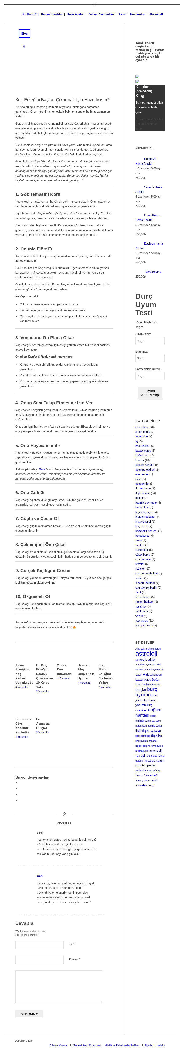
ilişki (138, 730)
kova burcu (142, 535)
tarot (138, 592)
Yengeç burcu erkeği (146, 780)
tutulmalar (141, 611)
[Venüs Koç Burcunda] (64, 656)
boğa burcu (142, 455)
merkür (139, 545)
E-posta (74, 959)
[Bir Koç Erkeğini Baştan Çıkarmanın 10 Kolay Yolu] (43, 656)
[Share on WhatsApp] (21, 794)
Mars (42, 469)
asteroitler (141, 436)
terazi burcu (142, 597)
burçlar (139, 460)
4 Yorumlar (63, 678)
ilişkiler (156, 735)
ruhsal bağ (151, 755)
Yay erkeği (151, 775)
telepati (151, 770)
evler (138, 479)
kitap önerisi (143, 521)
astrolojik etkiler (145, 659)
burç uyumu (146, 691)
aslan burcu (142, 431)
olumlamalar (143, 559)
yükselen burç (144, 785)
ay (137, 441)
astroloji (146, 653)
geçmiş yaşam (155, 725)
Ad (71, 944)
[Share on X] (21, 788)
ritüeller (140, 568)
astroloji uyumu (152, 669)
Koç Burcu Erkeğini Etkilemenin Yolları (107, 673)
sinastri (140, 765)
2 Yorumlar (42, 691)
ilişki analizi (142, 493)
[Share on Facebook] (21, 782)
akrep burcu (142, 427)
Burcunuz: (141, 351)
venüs (139, 616)
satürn (139, 578)
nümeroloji (141, 549)
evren (148, 720)
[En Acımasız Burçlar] (43, 710)
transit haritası (144, 601)
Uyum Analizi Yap (150, 393)
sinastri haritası (145, 583)
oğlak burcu (142, 554)
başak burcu (143, 450)
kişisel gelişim (144, 512)
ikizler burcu (143, 488)
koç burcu (141, 526)
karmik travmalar (146, 502)
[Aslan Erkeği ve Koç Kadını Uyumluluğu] (22, 656)
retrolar (139, 564)
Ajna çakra (141, 648)
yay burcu (141, 620)
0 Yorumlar (21, 687)
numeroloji (155, 750)
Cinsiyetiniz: (143, 334)
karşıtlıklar (142, 507)
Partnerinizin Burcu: (147, 369)
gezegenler (142, 483)
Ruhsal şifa (149, 760)
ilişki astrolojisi (142, 736)
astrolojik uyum (143, 664)
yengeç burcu (144, 625)
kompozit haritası (146, 531)
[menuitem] (29, 14)
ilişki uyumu (141, 741)
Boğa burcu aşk (151, 684)
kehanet (153, 741)
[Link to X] (154, 1040)
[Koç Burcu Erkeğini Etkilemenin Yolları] (106, 656)
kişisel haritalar (145, 516)
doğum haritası (144, 464)
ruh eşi (140, 755)
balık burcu (142, 445)
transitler (140, 606)
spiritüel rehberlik (146, 587)
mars (138, 540)
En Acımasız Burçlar (43, 723)
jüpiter (139, 497)
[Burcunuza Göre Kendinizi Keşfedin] (22, 710)
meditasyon (141, 750)
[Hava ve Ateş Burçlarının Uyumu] (85, 656)
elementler (142, 474)
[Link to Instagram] (21, 800)
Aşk (146, 674)
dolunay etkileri (145, 469)
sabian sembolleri (146, 573)
